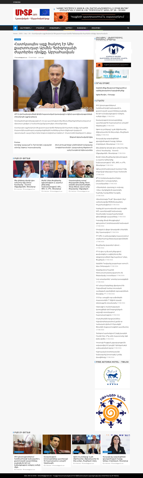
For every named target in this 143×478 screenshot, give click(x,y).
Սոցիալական (107, 452)
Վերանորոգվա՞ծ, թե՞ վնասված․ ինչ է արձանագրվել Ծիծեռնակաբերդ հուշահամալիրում (111, 202)
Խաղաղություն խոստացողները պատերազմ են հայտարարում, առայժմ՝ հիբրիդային (112, 122)
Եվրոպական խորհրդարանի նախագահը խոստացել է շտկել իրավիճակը (109, 354)
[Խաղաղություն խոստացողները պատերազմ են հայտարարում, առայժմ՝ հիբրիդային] (57, 444)
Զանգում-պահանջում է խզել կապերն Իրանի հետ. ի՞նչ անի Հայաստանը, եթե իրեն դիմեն (112, 336)
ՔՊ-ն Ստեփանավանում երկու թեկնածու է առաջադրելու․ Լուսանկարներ (108, 181)
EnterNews (105, 476)
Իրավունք (40, 28)
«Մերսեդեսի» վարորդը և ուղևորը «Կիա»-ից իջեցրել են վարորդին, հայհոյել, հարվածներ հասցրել (109, 190)
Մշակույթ (96, 28)
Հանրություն (25, 28)
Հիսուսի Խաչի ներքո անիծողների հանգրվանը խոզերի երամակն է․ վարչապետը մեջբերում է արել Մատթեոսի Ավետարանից (74, 146)
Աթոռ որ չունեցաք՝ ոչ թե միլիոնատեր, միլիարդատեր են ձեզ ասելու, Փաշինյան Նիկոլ (112, 132)
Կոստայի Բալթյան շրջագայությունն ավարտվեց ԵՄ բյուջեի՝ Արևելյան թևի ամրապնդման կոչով (111, 345)
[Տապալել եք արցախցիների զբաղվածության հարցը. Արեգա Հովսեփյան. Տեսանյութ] (116, 444)
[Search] (128, 28)
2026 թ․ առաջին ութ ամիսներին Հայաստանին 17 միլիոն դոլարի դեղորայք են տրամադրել (109, 300)
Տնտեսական (81, 28)
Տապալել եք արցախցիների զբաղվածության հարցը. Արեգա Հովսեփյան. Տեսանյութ (109, 141)
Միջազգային (55, 28)
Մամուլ (76, 452)
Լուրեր (47, 452)
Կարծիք (68, 28)
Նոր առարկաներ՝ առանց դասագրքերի (112, 279)
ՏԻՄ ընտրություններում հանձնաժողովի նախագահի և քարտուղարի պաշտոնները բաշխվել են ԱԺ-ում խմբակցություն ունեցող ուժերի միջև (111, 110)
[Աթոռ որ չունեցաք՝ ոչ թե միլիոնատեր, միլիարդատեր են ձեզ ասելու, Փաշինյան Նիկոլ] (86, 444)
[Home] (15, 27)
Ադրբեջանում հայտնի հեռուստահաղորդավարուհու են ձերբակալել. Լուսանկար (109, 272)
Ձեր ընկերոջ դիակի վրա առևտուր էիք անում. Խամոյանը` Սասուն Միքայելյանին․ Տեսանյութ (112, 150)
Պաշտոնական (19, 452)
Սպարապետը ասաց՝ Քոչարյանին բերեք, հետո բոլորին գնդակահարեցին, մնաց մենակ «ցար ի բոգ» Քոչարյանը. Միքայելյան (79, 185)
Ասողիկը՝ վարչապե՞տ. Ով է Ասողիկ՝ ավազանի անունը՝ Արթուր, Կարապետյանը (33, 144)
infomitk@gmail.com (21, 57)
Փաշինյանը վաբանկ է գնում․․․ (108, 245)
